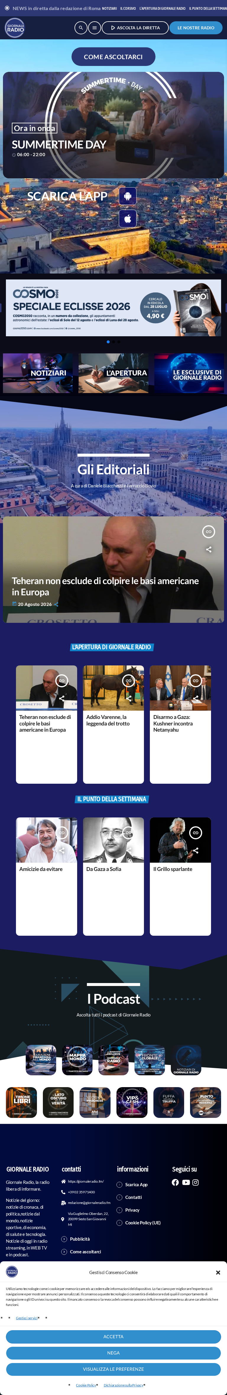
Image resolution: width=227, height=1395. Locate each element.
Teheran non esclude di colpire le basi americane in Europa (45, 723)
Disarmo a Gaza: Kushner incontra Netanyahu (173, 723)
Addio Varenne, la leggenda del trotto (107, 720)
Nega (113, 1353)
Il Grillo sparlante (172, 869)
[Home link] (14, 27)
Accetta (113, 1336)
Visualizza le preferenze (113, 1369)
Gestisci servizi (27, 1318)
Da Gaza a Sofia (103, 869)
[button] (218, 1273)
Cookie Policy (86, 1385)
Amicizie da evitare (40, 869)
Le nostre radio (196, 27)
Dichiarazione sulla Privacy (123, 1385)
